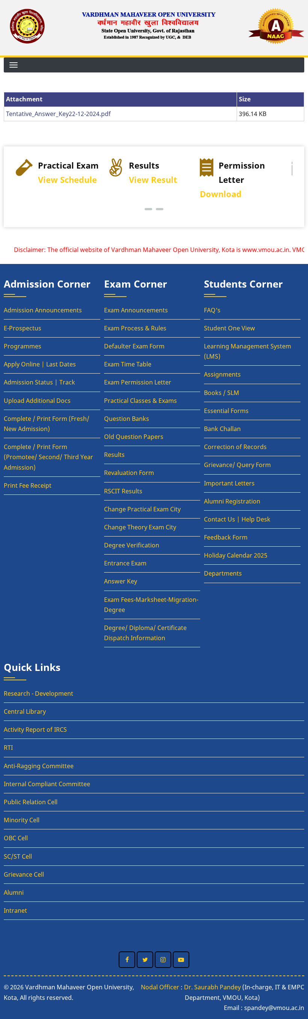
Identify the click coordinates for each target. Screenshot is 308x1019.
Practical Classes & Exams (140, 400)
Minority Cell (21, 820)
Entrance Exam (125, 563)
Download (221, 194)
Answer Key (120, 581)
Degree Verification (131, 545)
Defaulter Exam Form (134, 346)
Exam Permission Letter (137, 382)
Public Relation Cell (30, 802)
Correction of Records (235, 447)
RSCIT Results (123, 491)
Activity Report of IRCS (35, 729)
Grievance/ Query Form (237, 465)
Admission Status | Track (39, 382)
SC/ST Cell (18, 856)
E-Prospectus (22, 328)
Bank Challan (222, 429)
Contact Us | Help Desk (237, 519)
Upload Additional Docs (37, 400)
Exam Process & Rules (135, 328)
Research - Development (38, 693)
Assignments (222, 374)
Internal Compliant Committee (47, 784)
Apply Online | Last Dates (40, 364)
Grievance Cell (24, 874)
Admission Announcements (43, 310)
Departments (223, 573)
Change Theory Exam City (140, 527)
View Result (153, 179)
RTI (8, 747)
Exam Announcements (136, 310)
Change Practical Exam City (142, 509)
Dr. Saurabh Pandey (212, 987)
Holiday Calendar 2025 (235, 555)
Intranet (15, 910)
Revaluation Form (129, 473)
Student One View (229, 328)
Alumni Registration (232, 501)
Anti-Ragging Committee (39, 766)
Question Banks (126, 419)
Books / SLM (221, 393)
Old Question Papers (133, 437)
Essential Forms (226, 411)
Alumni (14, 892)
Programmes (22, 346)
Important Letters (229, 483)
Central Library (25, 711)
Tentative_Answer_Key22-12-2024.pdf (58, 114)
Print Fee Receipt (27, 485)
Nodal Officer (160, 987)
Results (114, 455)
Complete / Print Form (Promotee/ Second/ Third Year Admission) (48, 457)
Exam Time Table (127, 364)
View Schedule (67, 179)
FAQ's (212, 310)
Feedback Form (226, 537)
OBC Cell (16, 838)
